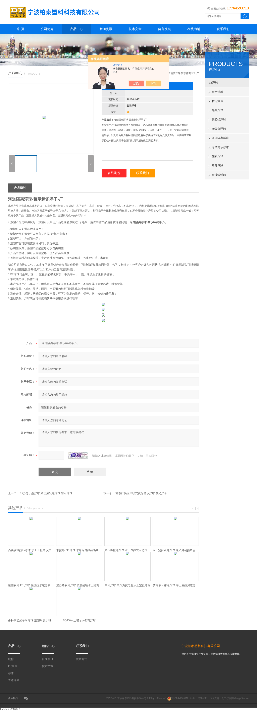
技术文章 (135, 29)
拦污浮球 (217, 101)
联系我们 (223, 29)
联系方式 (81, 659)
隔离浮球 (217, 110)
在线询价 (114, 173)
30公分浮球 (219, 128)
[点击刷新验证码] (78, 455)
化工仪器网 (228, 698)
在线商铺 (193, 29)
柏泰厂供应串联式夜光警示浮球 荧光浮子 (141, 493)
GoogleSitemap (241, 698)
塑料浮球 (217, 156)
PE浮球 (213, 82)
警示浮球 (217, 91)
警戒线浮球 (219, 174)
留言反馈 (164, 29)
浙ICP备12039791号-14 (183, 698)
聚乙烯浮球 (219, 119)
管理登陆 (202, 698)
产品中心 (76, 29)
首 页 (20, 29)
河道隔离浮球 (220, 138)
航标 (11, 659)
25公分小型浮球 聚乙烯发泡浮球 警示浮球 (46, 493)
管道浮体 (13, 680)
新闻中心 (48, 646)
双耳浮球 (217, 165)
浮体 (11, 673)
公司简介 (47, 29)
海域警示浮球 (220, 147)
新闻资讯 (105, 29)
